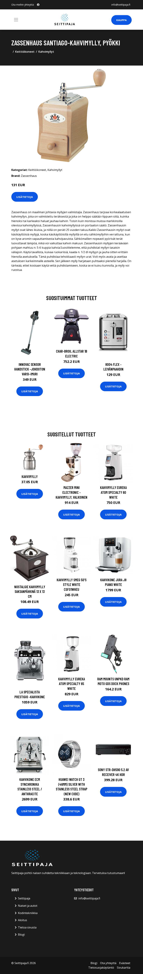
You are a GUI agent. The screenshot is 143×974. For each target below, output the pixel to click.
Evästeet (124, 963)
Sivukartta (123, 967)
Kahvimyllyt (46, 52)
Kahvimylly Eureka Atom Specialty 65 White (71, 684)
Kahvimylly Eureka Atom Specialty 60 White (113, 492)
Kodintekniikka (27, 913)
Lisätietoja (24, 197)
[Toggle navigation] (16, 19)
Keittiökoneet (25, 52)
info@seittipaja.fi (120, 4)
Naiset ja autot (27, 906)
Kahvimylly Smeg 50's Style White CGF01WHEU (71, 584)
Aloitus (22, 920)
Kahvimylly (30, 476)
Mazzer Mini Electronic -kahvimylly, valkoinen (71, 492)
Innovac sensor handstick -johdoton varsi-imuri (29, 369)
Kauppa (121, 20)
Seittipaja (24, 898)
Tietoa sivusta (27, 927)
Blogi (21, 934)
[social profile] (38, 4)
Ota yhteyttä (108, 963)
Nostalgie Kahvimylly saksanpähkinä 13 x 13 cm (29, 591)
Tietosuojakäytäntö (101, 967)
